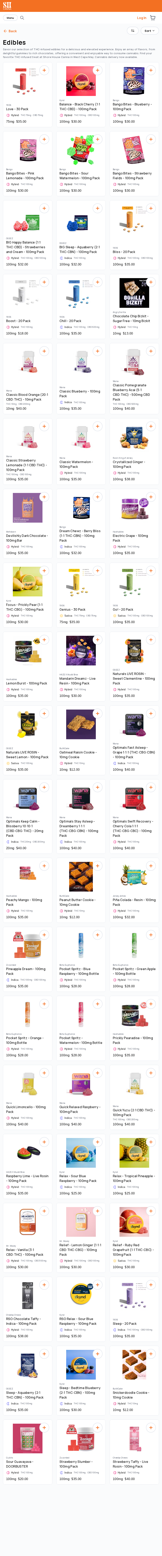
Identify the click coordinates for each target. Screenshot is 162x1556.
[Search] (22, 18)
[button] (152, 17)
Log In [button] (141, 18)
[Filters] (133, 31)
